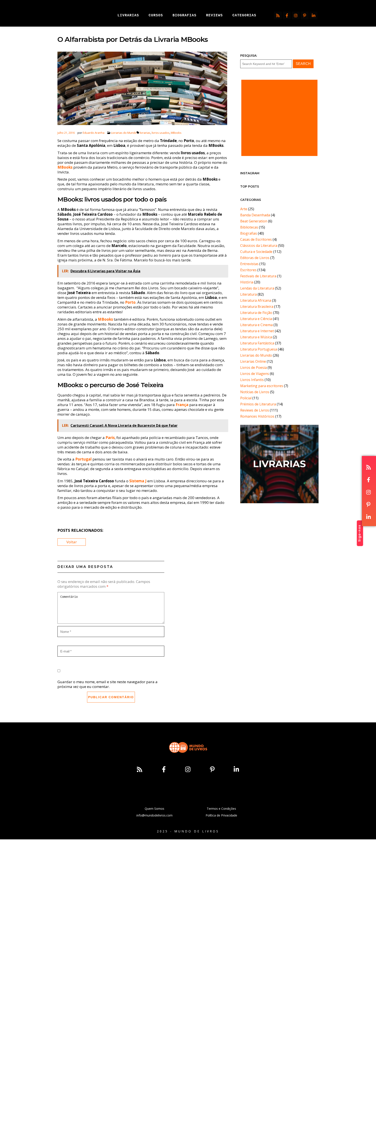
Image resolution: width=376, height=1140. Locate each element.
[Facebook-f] (287, 15)
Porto (130, 302)
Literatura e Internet (257, 331)
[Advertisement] (279, 118)
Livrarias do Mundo (124, 133)
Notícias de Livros (254, 392)
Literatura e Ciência (256, 318)
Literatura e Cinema (256, 324)
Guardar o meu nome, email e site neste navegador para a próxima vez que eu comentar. (107, 684)
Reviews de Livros (254, 410)
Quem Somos (154, 808)
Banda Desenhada (255, 215)
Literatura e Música (256, 337)
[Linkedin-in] (313, 15)
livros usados (161, 133)
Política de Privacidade (221, 815)
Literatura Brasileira (256, 306)
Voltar (71, 541)
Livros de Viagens (254, 373)
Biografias (248, 233)
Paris (110, 437)
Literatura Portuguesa (258, 349)
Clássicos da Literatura (258, 245)
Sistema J (137, 480)
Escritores (248, 270)
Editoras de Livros (254, 257)
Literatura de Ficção (256, 312)
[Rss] (278, 15)
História (246, 282)
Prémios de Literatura (258, 404)
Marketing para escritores (261, 385)
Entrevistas (249, 263)
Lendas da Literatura (257, 288)
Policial (246, 398)
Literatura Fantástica (257, 343)
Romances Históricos (257, 416)
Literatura (248, 294)
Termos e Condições (221, 808)
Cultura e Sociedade (256, 251)
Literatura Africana (255, 300)
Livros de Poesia (253, 367)
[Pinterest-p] (305, 15)
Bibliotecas (249, 227)
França (182, 404)
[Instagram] (296, 15)
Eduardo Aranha (93, 133)
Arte (243, 209)
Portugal (83, 459)
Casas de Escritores (256, 239)
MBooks (176, 133)
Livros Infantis (252, 379)
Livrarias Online (253, 361)
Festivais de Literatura (258, 276)
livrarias (145, 133)
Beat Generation (253, 221)
